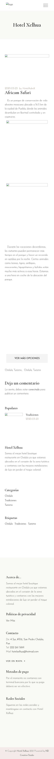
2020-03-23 (11, 88)
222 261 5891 (17, 647)
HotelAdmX (28, 88)
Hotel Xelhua (23, 751)
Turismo (18, 370)
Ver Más (10, 620)
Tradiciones (32, 414)
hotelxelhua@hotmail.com (25, 651)
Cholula (9, 370)
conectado (34, 389)
